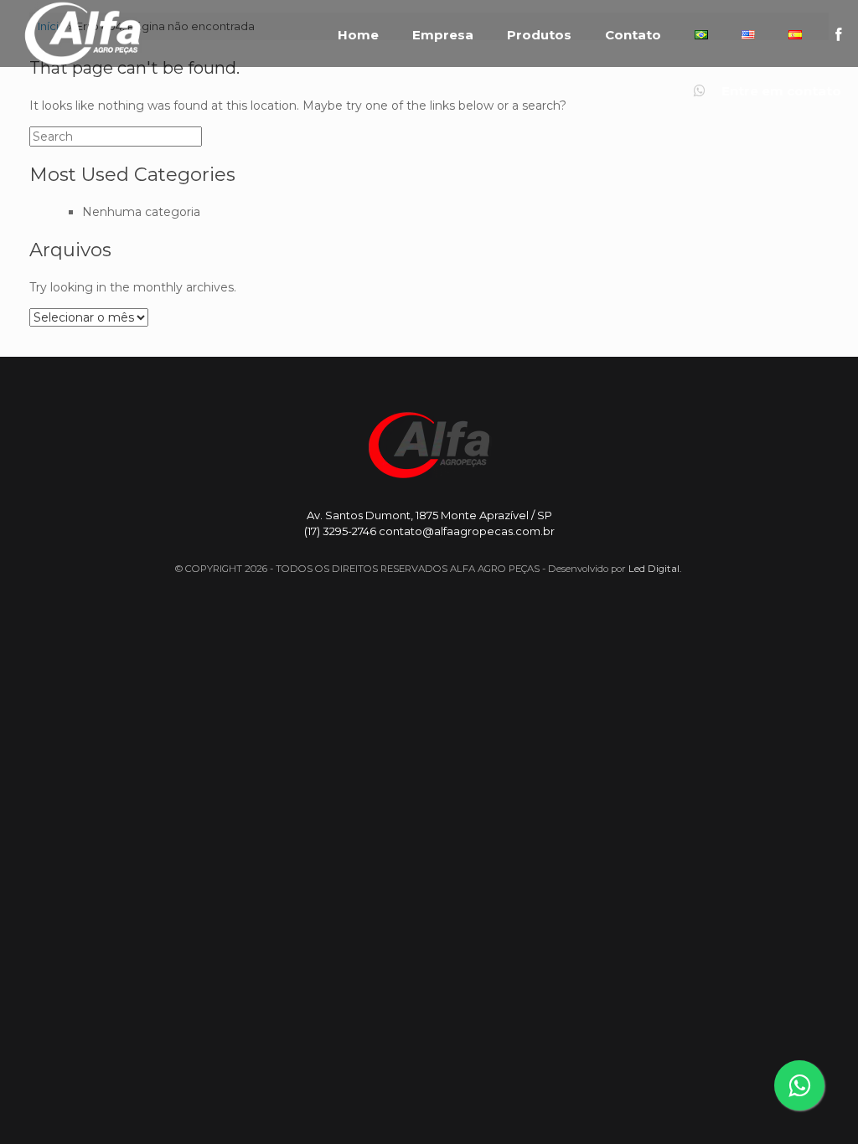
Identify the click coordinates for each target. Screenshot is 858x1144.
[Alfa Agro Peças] (82, 33)
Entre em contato (779, 91)
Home (358, 35)
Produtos (539, 35)
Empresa (442, 35)
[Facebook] (838, 35)
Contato (633, 35)
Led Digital (654, 569)
